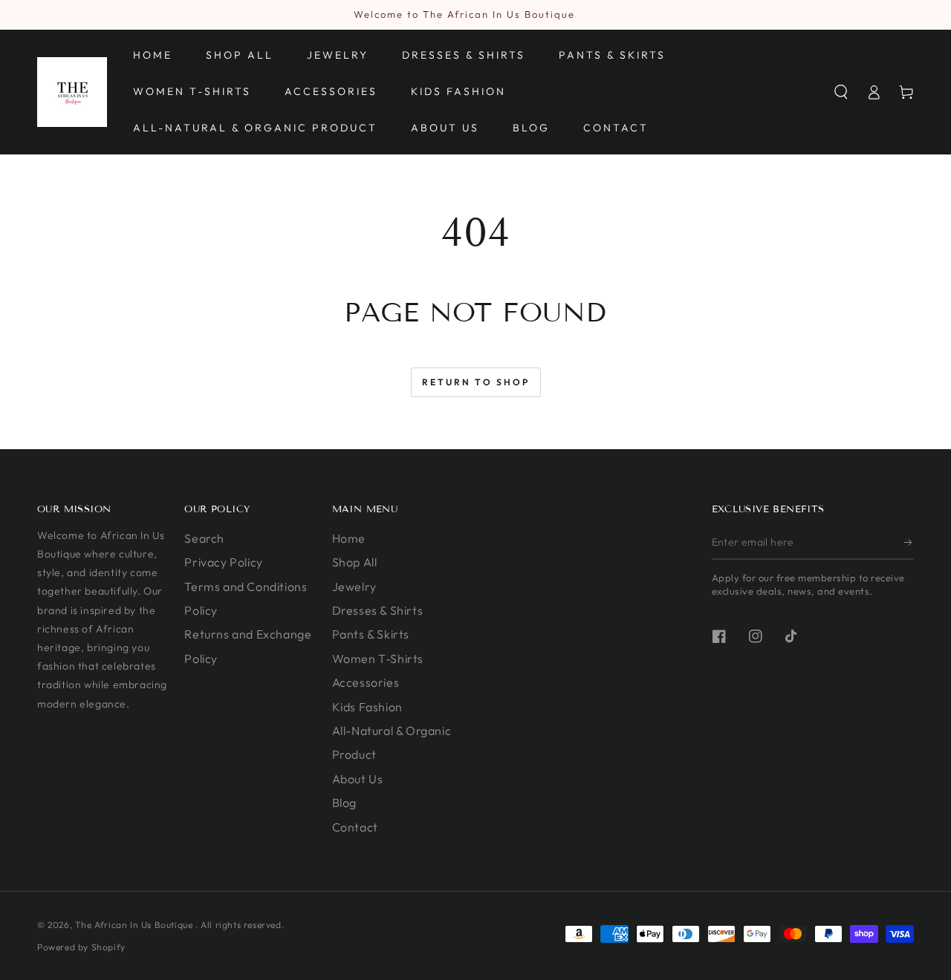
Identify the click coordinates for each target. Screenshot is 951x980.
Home (349, 538)
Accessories (366, 682)
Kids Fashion (367, 706)
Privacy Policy (223, 562)
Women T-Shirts (377, 658)
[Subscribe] (909, 542)
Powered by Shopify (81, 947)
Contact (355, 827)
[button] (841, 92)
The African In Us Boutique (135, 924)
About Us (357, 778)
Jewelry (354, 586)
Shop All (354, 562)
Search (204, 538)
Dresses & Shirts (377, 610)
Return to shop (476, 382)
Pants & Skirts (370, 634)
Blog (344, 802)
